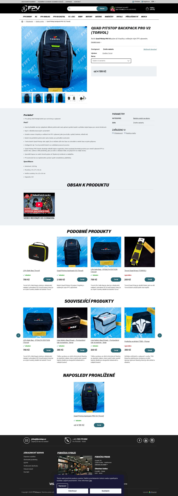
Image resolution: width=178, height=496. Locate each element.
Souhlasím (105, 491)
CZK (152, 1)
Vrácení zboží (28, 469)
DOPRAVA (69, 1)
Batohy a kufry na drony (141, 118)
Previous (18, 335)
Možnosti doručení (150, 49)
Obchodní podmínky (29, 1)
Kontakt (77, 1)
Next (160, 335)
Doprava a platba (29, 457)
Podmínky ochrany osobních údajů (50, 1)
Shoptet (154, 492)
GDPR (26, 463)
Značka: (107, 53)
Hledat (102, 8)
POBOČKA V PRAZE (66, 453)
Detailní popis (95, 42)
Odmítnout (72, 491)
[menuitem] (27, 17)
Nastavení (62, 486)
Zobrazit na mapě (100, 464)
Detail (48, 279)
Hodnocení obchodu (31, 466)
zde (90, 481)
